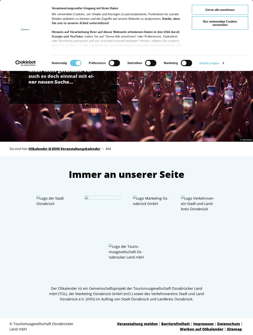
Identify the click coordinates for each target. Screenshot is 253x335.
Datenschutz (228, 323)
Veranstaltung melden (137, 323)
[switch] (114, 63)
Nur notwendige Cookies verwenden (220, 23)
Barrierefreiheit (175, 323)
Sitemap (234, 329)
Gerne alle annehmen (220, 9)
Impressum (203, 323)
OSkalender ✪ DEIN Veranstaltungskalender (64, 149)
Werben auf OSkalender (201, 329)
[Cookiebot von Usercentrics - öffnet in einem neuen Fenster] (25, 63)
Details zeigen (209, 63)
